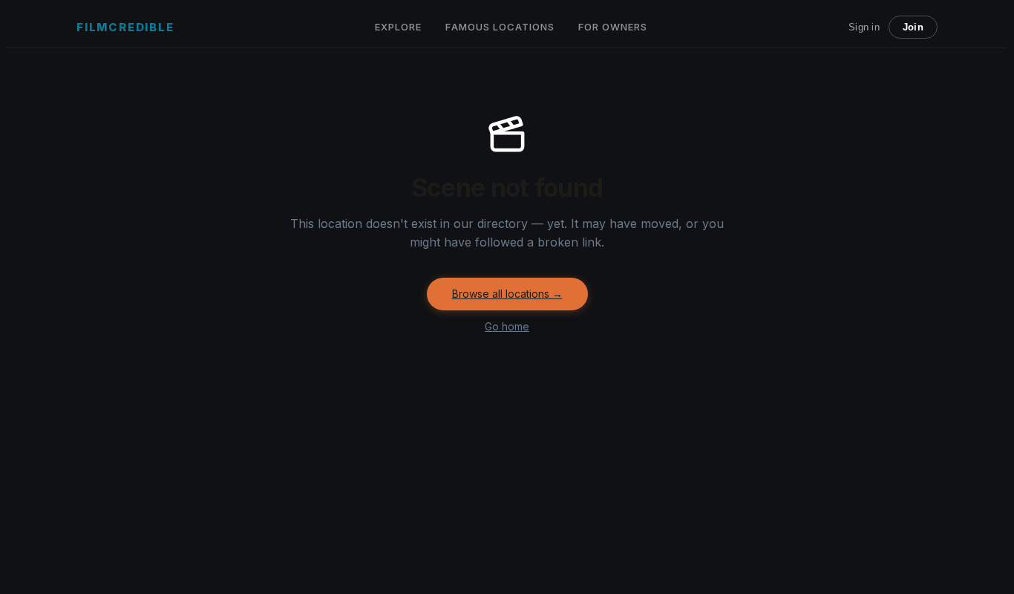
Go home (507, 326)
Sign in (864, 27)
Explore (398, 27)
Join (913, 27)
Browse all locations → (507, 293)
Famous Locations (500, 27)
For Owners (612, 27)
